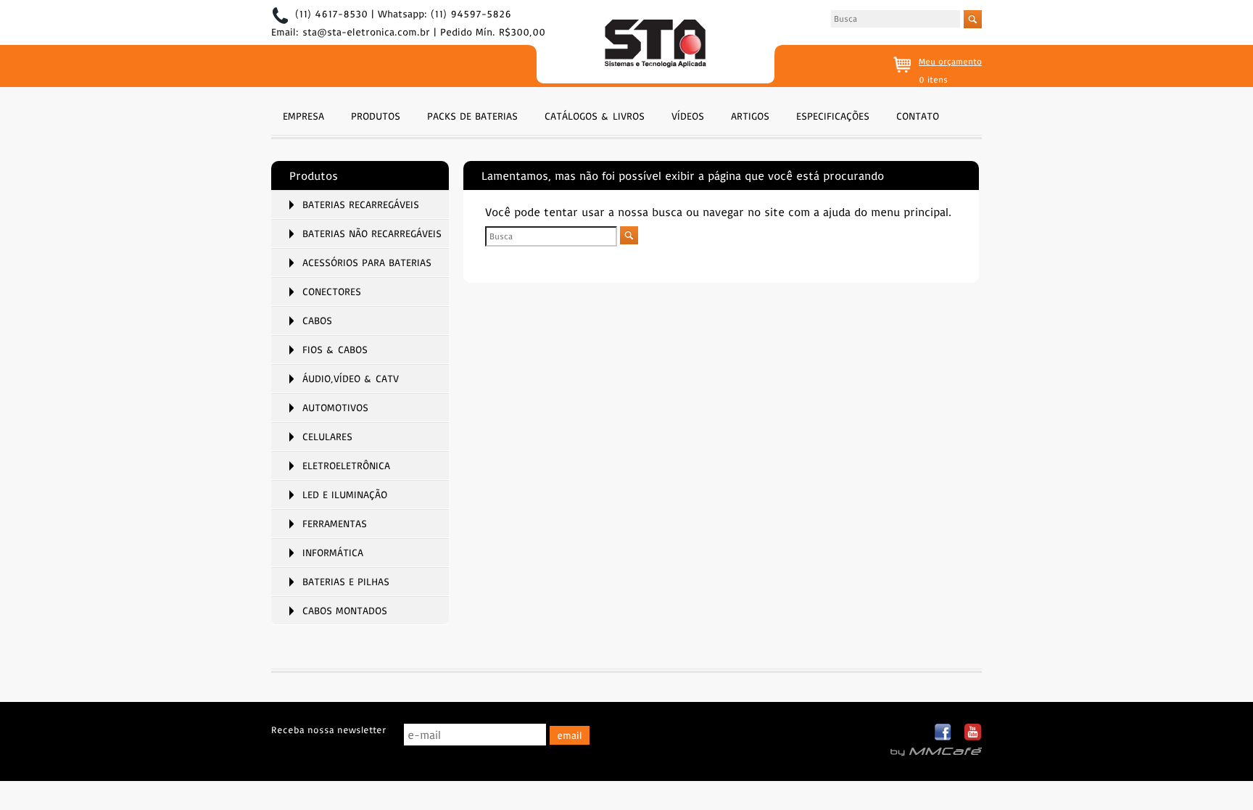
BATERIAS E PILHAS (345, 581)
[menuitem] (303, 114)
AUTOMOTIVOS (335, 407)
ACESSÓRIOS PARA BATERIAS (366, 262)
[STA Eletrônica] (655, 45)
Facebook (944, 733)
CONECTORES (331, 291)
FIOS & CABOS (335, 349)
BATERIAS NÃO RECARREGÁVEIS (372, 233)
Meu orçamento (950, 61)
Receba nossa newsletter (328, 729)
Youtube (973, 733)
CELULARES (327, 436)
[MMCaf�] (936, 752)
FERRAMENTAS (334, 523)
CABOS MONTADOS (344, 610)
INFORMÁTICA (332, 552)
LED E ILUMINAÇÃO (344, 494)
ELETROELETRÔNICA (346, 465)
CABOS (317, 320)
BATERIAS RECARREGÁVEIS (360, 204)
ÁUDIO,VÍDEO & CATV (350, 378)
